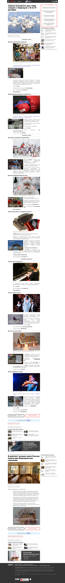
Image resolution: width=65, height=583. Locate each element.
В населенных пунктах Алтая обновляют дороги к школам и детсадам (33, 548)
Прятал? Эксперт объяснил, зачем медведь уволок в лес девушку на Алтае (50, 457)
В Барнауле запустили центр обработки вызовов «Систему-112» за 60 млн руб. (17, 435)
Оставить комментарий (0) (32, 415)
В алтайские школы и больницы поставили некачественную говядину (17, 548)
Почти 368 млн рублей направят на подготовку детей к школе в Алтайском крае (26, 519)
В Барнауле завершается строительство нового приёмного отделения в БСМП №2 (49, 20)
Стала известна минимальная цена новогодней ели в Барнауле (33, 431)
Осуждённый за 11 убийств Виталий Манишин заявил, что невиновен (49, 8)
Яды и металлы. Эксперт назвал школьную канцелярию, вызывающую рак (50, 44)
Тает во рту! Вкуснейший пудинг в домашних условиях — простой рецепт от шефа (50, 467)
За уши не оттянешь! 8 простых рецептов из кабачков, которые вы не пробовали (51, 460)
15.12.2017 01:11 (10, 4)
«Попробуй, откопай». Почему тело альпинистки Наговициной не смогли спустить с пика (50, 47)
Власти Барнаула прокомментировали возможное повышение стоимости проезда (33, 435)
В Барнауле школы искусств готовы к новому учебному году (33, 544)
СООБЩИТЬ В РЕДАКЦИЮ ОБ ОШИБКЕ (44, 565)
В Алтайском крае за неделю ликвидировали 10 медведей (48, 16)
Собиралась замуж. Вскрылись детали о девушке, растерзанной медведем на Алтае (50, 30)
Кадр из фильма (17, 312)
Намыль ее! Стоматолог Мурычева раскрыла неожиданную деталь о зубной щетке (50, 37)
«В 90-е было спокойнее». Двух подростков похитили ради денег (50, 473)
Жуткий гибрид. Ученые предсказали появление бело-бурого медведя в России (51, 464)
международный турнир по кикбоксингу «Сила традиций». (26, 117)
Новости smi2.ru (11, 451)
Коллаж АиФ (30, 231)
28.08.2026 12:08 (10, 454)
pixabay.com (28, 114)
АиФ (32, 33)
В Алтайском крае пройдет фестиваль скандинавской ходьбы (17, 431)
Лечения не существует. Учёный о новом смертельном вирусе (50, 40)
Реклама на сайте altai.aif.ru (28, 564)
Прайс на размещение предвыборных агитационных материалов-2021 (26, 565)
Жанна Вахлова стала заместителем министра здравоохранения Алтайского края (49, 11)
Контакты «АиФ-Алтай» (18, 564)
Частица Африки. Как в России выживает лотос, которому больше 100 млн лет (50, 470)
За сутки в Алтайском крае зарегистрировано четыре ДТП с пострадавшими (49, 24)
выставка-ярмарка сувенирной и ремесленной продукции (26, 66)
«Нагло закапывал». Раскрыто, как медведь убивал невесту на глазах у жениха (51, 34)
